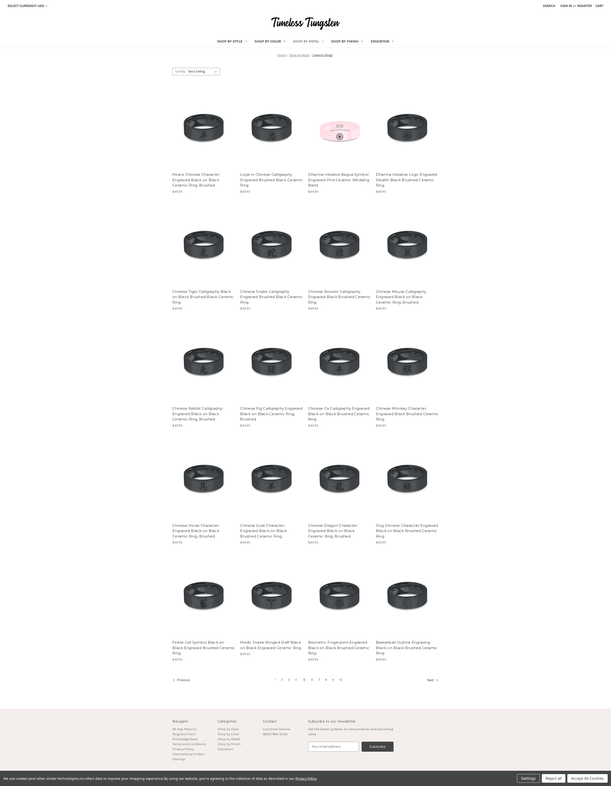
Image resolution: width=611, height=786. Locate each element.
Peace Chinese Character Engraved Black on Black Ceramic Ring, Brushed (196, 179)
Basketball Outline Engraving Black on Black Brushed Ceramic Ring (406, 647)
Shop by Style (229, 41)
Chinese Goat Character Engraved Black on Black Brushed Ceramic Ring (263, 530)
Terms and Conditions (189, 744)
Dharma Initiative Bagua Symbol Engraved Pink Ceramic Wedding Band (338, 179)
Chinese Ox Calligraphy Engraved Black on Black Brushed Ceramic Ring (339, 413)
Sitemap (178, 759)
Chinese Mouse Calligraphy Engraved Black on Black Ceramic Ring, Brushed (401, 297)
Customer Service (276, 729)
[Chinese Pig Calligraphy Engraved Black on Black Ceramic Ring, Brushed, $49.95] (271, 362)
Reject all (554, 778)
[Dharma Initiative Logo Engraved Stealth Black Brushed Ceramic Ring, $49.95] (407, 128)
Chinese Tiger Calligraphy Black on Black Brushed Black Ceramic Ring (203, 297)
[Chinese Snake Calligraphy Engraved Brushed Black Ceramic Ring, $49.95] (271, 245)
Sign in (566, 6)
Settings (528, 778)
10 (340, 680)
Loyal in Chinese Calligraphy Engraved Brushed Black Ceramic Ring (271, 179)
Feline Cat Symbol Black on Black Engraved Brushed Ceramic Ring (203, 647)
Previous (183, 680)
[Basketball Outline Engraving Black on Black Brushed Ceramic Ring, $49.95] (407, 596)
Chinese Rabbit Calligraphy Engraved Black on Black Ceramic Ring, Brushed (197, 413)
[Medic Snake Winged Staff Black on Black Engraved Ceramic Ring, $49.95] (271, 596)
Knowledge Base (184, 739)
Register (584, 6)
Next (431, 680)
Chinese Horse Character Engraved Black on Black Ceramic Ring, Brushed (195, 530)
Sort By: (180, 71)
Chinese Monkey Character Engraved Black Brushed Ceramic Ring (407, 413)
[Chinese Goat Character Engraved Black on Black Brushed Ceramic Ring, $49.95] (271, 479)
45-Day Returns (184, 729)
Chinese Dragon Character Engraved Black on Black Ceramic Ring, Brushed (333, 530)
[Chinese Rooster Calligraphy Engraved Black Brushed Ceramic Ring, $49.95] (339, 245)
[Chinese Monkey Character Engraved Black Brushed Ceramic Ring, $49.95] (407, 362)
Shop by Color (268, 41)
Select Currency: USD (26, 6)
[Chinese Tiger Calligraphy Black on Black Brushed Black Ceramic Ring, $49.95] (203, 245)
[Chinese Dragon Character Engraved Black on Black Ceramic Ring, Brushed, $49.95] (339, 479)
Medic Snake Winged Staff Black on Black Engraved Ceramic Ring (270, 645)
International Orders (188, 754)
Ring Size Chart (184, 734)
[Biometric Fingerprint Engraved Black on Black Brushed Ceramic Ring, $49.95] (339, 596)
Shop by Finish (344, 41)
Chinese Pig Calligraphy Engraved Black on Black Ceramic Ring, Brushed (271, 413)
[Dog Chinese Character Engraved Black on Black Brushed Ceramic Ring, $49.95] (407, 479)
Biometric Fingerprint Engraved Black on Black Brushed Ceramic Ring (339, 647)
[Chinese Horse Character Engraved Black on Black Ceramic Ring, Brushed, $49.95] (203, 479)
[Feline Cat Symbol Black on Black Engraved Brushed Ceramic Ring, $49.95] (203, 596)
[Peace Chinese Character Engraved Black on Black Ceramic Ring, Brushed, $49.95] (203, 128)
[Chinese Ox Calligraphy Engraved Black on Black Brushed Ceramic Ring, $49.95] (339, 362)
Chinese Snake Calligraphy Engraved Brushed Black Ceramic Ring (271, 297)
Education (380, 41)
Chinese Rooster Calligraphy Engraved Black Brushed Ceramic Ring (339, 297)
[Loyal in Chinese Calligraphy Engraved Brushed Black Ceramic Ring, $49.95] (271, 128)
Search (549, 6)
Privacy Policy (183, 749)
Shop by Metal (306, 41)
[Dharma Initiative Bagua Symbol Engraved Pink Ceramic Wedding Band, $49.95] (339, 128)
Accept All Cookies (587, 778)
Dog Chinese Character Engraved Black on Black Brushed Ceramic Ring (407, 530)
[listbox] (204, 71)
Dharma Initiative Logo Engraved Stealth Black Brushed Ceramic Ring (406, 179)
